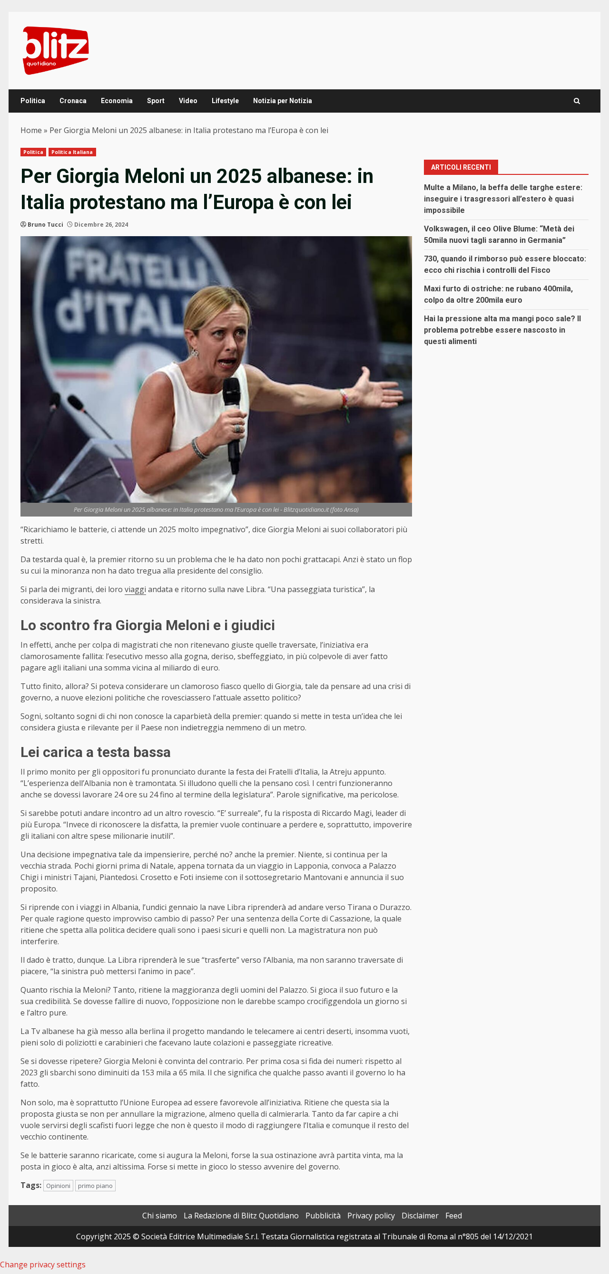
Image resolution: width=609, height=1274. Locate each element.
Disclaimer (420, 1215)
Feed (453, 1215)
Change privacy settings (43, 1264)
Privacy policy (371, 1215)
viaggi (135, 589)
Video (188, 101)
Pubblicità (323, 1215)
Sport (156, 101)
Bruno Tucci (45, 224)
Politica (32, 101)
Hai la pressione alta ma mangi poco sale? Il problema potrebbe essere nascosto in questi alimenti (502, 330)
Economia (117, 101)
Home (31, 130)
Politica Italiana (72, 152)
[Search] (577, 101)
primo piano (95, 1185)
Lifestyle (225, 101)
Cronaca (73, 101)
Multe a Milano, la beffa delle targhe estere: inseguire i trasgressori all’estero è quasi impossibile (503, 199)
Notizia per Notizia (282, 101)
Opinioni (58, 1185)
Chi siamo (159, 1215)
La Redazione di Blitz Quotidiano (241, 1215)
